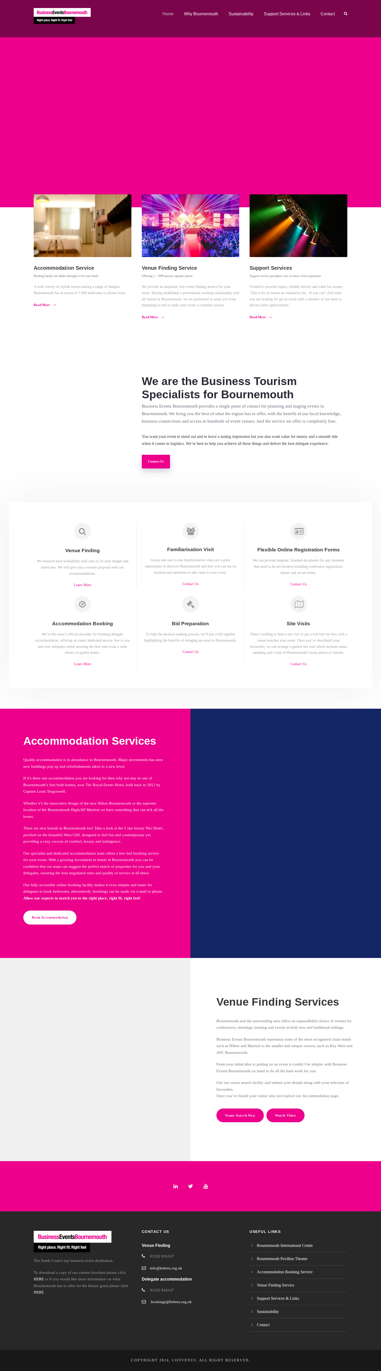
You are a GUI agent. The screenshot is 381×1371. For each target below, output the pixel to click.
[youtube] (205, 1186)
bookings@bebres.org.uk (171, 1302)
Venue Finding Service (275, 1285)
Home (168, 14)
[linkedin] (175, 1186)
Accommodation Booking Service (285, 1272)
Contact (328, 14)
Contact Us (190, 584)
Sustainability (241, 14)
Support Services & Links (287, 14)
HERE (39, 1279)
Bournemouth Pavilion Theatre (282, 1258)
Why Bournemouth (201, 14)
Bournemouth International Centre (285, 1245)
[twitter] (190, 1186)
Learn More (82, 585)
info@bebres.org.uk (166, 1268)
